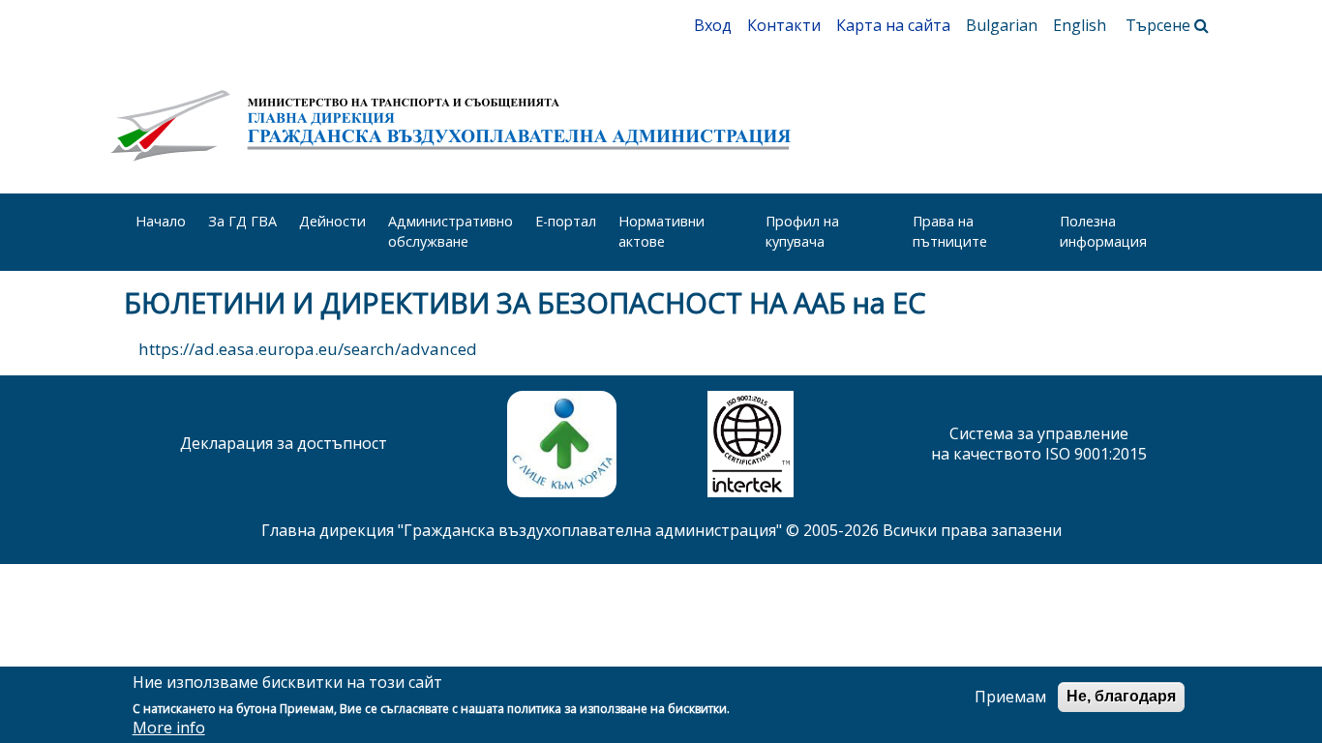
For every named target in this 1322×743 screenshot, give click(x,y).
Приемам (1010, 697)
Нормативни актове (661, 231)
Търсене (1160, 25)
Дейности (332, 221)
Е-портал (565, 221)
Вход (713, 25)
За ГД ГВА (242, 221)
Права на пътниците (950, 231)
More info (169, 728)
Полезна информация (1103, 231)
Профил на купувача (802, 231)
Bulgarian (1001, 25)
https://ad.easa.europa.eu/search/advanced (309, 349)
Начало (160, 221)
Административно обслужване (450, 231)
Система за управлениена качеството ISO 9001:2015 (1039, 443)
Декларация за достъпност (283, 443)
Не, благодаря (1121, 696)
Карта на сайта (893, 25)
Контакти (784, 25)
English (1079, 25)
